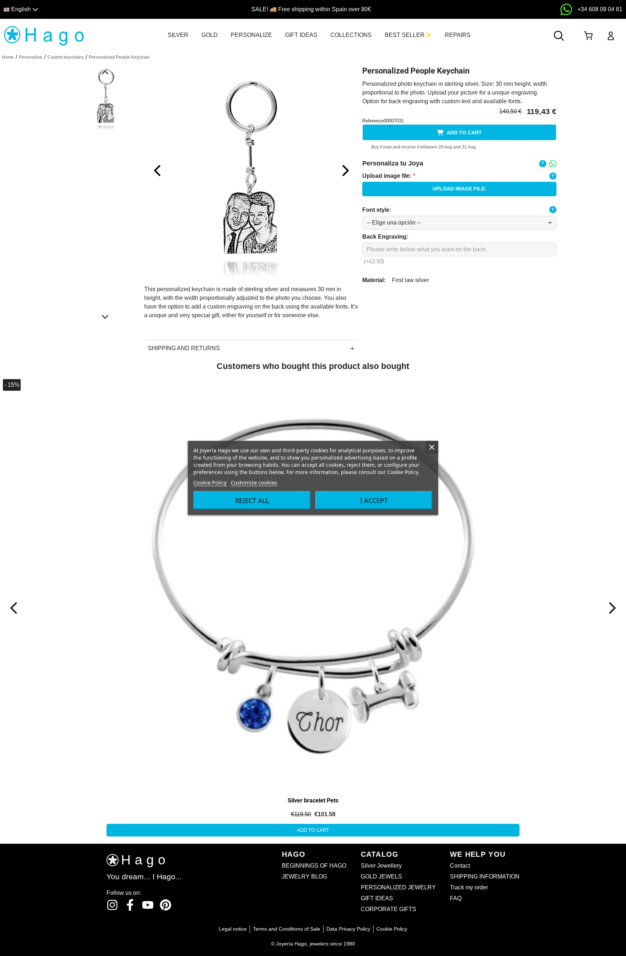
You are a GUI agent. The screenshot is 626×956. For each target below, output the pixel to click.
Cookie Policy (210, 482)
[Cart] (588, 36)
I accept (374, 500)
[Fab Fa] (165, 905)
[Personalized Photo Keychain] (251, 170)
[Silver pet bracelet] (82, 457)
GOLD (209, 35)
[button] (79, 9)
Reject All (252, 500)
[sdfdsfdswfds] (566, 9)
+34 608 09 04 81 (599, 9)
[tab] (178, 35)
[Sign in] (610, 36)
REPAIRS (458, 35)
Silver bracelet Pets (313, 800)
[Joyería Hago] (44, 35)
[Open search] (559, 36)
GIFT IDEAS (301, 35)
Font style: (376, 210)
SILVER (178, 35)
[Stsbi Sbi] (112, 905)
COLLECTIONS (351, 35)
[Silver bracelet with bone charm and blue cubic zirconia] (313, 582)
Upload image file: (388, 176)
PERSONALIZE (251, 35)
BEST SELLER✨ (408, 35)
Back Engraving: (385, 237)
